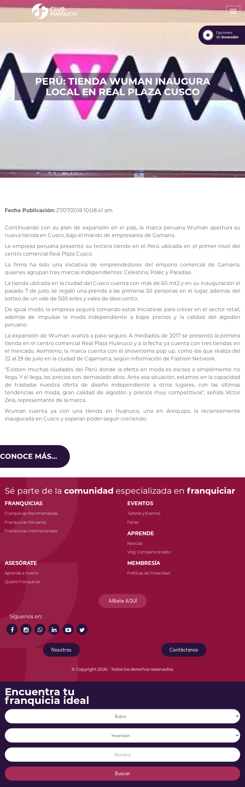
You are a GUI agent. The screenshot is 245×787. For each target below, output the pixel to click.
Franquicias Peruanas (25, 522)
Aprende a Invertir (22, 573)
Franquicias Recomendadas (31, 513)
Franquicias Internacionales (31, 531)
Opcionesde (227, 34)
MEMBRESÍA (143, 563)
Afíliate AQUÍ (122, 601)
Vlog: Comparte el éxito (149, 552)
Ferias (133, 522)
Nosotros (61, 649)
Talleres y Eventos (143, 513)
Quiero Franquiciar (23, 581)
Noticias (135, 543)
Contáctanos (183, 649)
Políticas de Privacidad (148, 573)
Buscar (122, 773)
